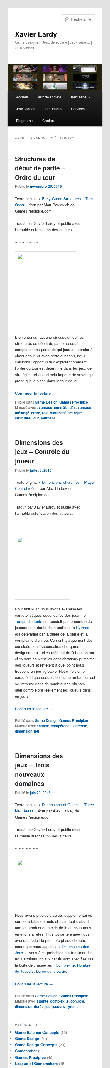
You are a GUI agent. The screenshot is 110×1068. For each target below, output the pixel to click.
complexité (59, 1001)
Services (78, 108)
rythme (73, 1006)
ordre (35, 412)
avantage (44, 407)
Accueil (22, 96)
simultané (58, 412)
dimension (23, 731)
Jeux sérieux (80, 96)
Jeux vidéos (25, 108)
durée (39, 1006)
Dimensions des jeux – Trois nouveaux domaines (39, 769)
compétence (61, 725)
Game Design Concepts (36, 1044)
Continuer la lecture (35, 393)
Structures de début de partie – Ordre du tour (40, 168)
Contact (48, 120)
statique (75, 412)
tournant (48, 418)
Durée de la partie (51, 971)
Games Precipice (73, 402)
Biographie (25, 120)
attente (42, 1001)
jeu (36, 731)
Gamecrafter (26, 1051)
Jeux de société (48, 96)
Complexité (65, 965)
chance (43, 725)
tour (35, 418)
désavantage (80, 407)
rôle (45, 412)
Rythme (82, 627)
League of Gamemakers (36, 1063)
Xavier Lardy (36, 34)
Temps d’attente (28, 621)
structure (23, 418)
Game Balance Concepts (37, 1032)
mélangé (22, 412)
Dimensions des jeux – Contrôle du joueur (42, 451)
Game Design (46, 402)
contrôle (61, 407)
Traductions (53, 108)
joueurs (58, 1006)
